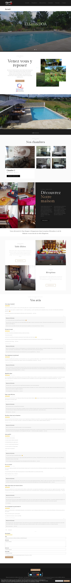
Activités (50, 3)
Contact (64, 3)
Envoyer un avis (9, 557)
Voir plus (34, 313)
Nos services (43, 3)
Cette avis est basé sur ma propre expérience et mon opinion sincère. (19, 555)
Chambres (34, 3)
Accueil (27, 3)
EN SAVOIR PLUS (20, 260)
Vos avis (57, 3)
